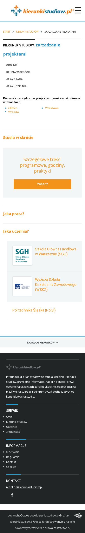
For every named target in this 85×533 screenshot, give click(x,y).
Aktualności (13, 432)
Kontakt (11, 462)
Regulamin (12, 457)
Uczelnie (11, 427)
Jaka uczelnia (16, 86)
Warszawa (52, 108)
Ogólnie (11, 65)
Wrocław (13, 112)
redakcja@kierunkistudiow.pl (24, 487)
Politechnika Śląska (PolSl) (34, 310)
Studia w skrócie (18, 72)
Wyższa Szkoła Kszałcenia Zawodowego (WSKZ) (55, 284)
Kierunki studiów (27, 31)
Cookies (11, 467)
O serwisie (12, 452)
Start (6, 31)
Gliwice (12, 108)
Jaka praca (14, 79)
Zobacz (42, 184)
